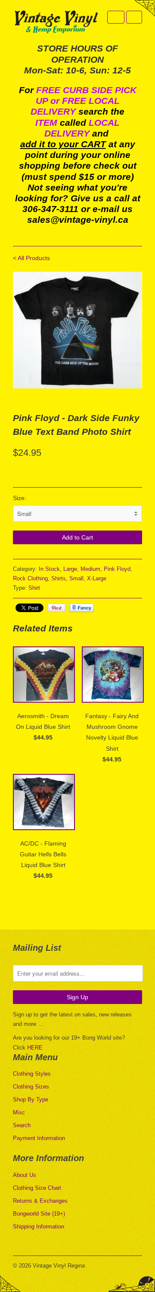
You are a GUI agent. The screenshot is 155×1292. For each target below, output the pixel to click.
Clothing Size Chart (37, 1188)
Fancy (82, 608)
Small (76, 578)
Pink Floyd (117, 569)
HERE (35, 1047)
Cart (134, 17)
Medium (90, 569)
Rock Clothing (30, 578)
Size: (19, 497)
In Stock (49, 569)
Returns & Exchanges (40, 1201)
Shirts (58, 578)
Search (22, 1125)
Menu (115, 17)
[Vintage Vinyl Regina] (56, 22)
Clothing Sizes (31, 1086)
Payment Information (39, 1138)
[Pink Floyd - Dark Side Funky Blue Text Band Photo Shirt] (77, 330)
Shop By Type (30, 1099)
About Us (24, 1175)
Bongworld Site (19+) (39, 1213)
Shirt (34, 588)
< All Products (31, 258)
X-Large (96, 578)
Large (70, 569)
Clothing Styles (32, 1074)
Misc (19, 1112)
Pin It (56, 608)
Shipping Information (38, 1226)
